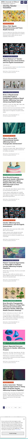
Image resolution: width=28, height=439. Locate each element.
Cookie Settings (12, 433)
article (19, 67)
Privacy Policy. (18, 429)
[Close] (24, 419)
